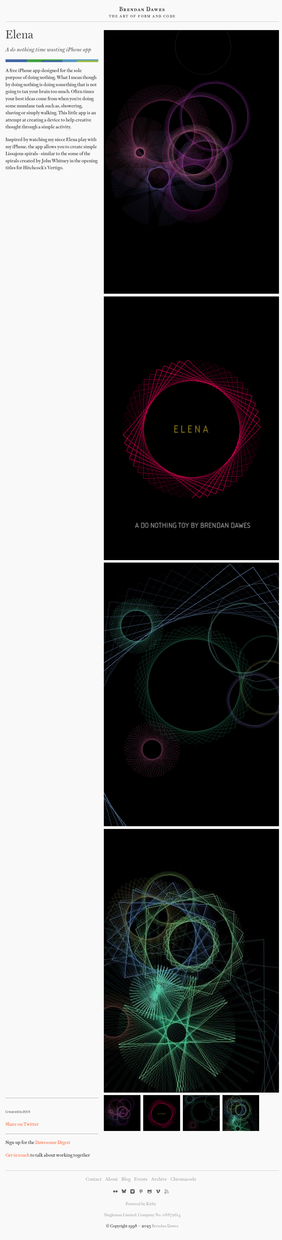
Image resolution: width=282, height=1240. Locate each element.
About (111, 1179)
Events (141, 1179)
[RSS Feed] (166, 1192)
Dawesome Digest (52, 1143)
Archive (159, 1179)
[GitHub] (149, 1192)
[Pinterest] (141, 1192)
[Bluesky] (124, 1192)
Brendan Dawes (142, 9)
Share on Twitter (22, 1124)
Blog (126, 1179)
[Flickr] (115, 1192)
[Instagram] (132, 1192)
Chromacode (183, 1179)
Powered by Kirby (141, 1204)
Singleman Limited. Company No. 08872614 (142, 1215)
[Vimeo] (158, 1192)
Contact (94, 1179)
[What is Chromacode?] (52, 60)
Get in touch (17, 1155)
